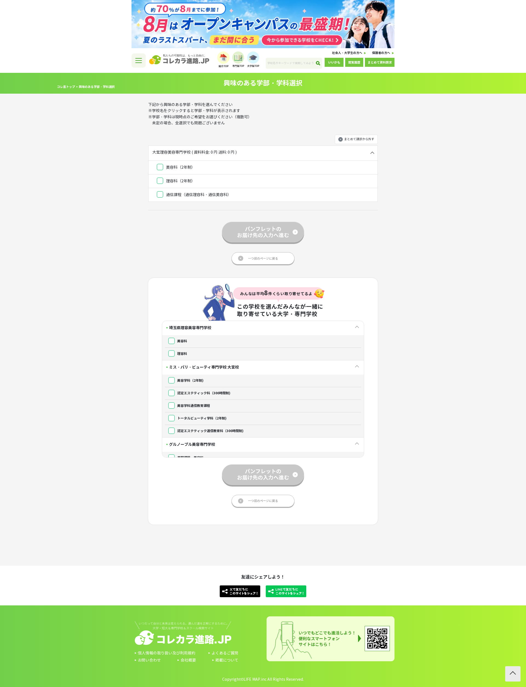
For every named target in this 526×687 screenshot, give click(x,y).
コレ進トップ (66, 87)
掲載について (226, 660)
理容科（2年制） (180, 181)
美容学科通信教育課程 (193, 406)
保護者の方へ (381, 53)
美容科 (181, 341)
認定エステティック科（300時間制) (203, 393)
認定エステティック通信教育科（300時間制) (210, 431)
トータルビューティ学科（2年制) (201, 418)
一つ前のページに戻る (263, 258)
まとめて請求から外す (359, 139)
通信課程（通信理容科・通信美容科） (198, 194)
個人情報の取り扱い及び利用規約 (166, 653)
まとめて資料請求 (380, 62)
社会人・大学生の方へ (347, 53)
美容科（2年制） (180, 167)
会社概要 (188, 660)
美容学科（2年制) (190, 380)
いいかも (334, 62)
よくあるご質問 (224, 653)
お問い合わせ (149, 660)
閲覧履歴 (354, 62)
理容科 (181, 354)
